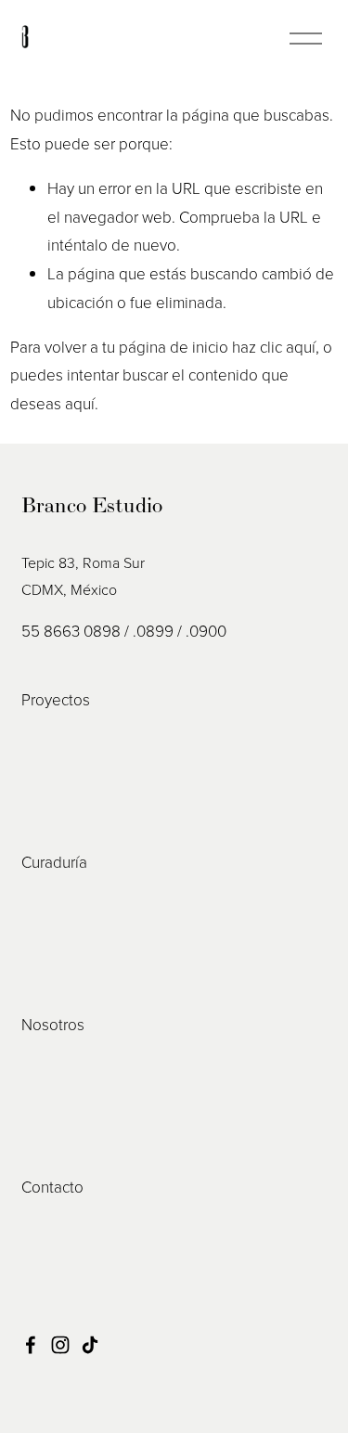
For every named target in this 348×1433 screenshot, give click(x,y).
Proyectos (55, 699)
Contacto (52, 1186)
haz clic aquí (274, 346)
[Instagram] (60, 1345)
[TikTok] (90, 1345)
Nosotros (52, 1024)
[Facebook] (30, 1345)
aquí (80, 403)
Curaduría (54, 861)
